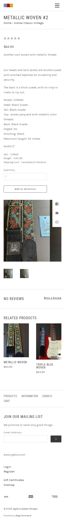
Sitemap (9, 485)
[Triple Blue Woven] (48, 341)
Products (10, 396)
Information (29, 396)
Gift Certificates (14, 480)
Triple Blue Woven (44, 366)
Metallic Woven (15, 362)
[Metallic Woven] (16, 340)
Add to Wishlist (25, 189)
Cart (7, 401)
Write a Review (52, 298)
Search (47, 396)
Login (7, 466)
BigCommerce (23, 515)
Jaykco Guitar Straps (25, 508)
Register (9, 471)
